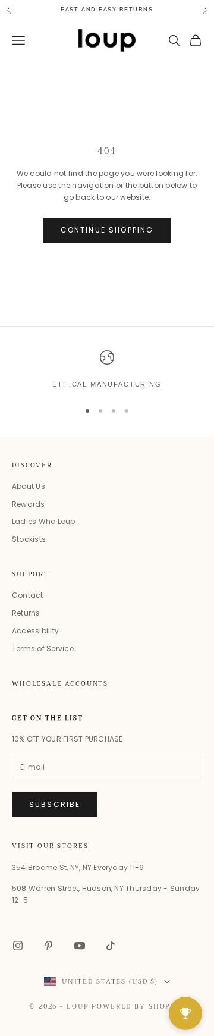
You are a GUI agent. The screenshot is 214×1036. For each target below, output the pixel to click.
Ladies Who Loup (43, 521)
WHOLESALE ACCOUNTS (60, 683)
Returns (26, 613)
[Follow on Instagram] (18, 946)
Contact (27, 595)
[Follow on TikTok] (111, 946)
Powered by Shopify (138, 1006)
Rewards (28, 504)
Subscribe (54, 804)
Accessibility (35, 631)
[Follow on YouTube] (80, 946)
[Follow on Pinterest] (49, 946)
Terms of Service (43, 648)
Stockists (29, 539)
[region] (107, 370)
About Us (28, 486)
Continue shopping (107, 230)
